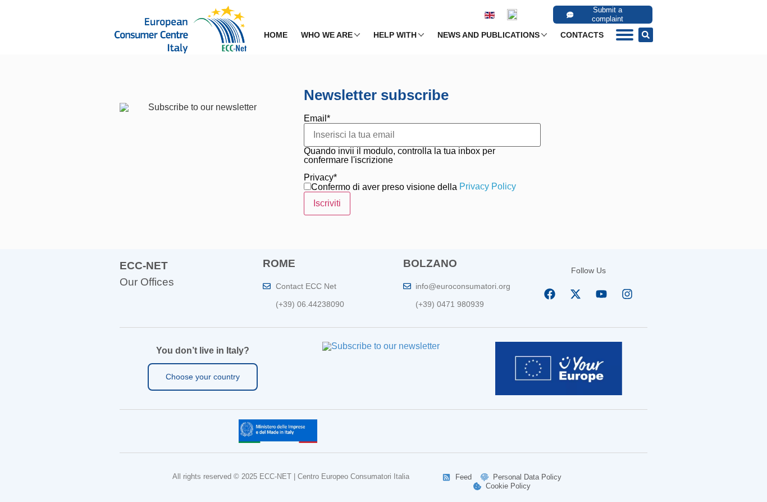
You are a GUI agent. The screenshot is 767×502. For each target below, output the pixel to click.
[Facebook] (549, 294)
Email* (317, 118)
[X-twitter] (575, 294)
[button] (645, 35)
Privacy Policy (487, 186)
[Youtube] (601, 294)
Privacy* (320, 177)
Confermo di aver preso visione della (384, 187)
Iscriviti (327, 203)
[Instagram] (627, 294)
